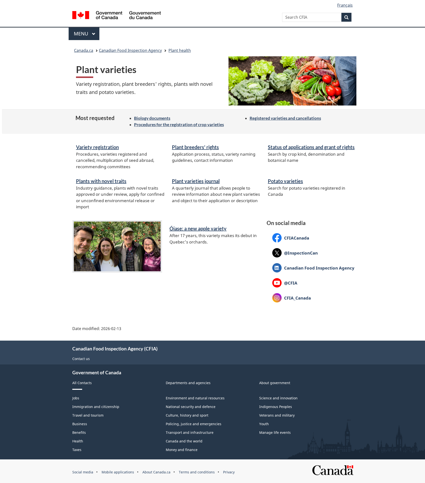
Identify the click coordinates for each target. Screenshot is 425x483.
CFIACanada (290, 238)
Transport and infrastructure (189, 432)
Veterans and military (277, 415)
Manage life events (275, 432)
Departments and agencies (188, 382)
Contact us (81, 358)
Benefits (79, 432)
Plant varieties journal (196, 181)
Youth (264, 424)
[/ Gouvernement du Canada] (116, 16)
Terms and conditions (197, 472)
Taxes (76, 449)
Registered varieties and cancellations (285, 118)
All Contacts (82, 382)
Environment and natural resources (195, 398)
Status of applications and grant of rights (311, 147)
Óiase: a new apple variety (198, 228)
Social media (82, 472)
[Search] (346, 17)
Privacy (229, 472)
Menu (82, 33)
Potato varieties (285, 181)
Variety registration (97, 147)
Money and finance (181, 449)
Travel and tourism (88, 415)
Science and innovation (278, 398)
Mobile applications (118, 472)
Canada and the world (184, 441)
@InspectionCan (295, 253)
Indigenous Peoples (275, 406)
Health (77, 441)
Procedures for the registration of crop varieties (179, 124)
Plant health (179, 50)
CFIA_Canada (291, 298)
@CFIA (284, 283)
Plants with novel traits (101, 181)
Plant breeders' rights (195, 147)
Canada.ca (83, 50)
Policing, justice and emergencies (193, 424)
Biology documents (152, 118)
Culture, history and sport (187, 415)
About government (274, 382)
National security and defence (190, 406)
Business (79, 424)
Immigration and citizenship (95, 406)
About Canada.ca (156, 472)
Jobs (75, 398)
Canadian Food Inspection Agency (130, 50)
